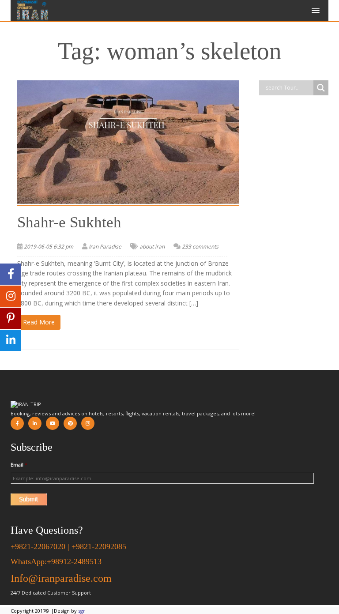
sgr (81, 610)
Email (19, 465)
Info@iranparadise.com (61, 578)
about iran (152, 246)
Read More (39, 322)
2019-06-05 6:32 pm (48, 246)
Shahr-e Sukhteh (69, 222)
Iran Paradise (105, 246)
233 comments (200, 246)
